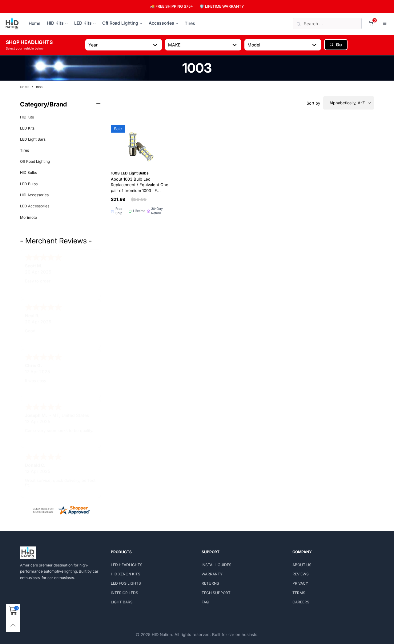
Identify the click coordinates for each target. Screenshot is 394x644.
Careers (300, 602)
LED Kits (83, 23)
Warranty (212, 574)
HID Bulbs (28, 172)
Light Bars (122, 602)
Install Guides (216, 564)
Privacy (300, 583)
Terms (298, 592)
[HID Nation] (12, 23)
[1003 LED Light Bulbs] (140, 144)
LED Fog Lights (126, 583)
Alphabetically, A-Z (347, 102)
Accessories (161, 23)
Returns (210, 583)
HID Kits (55, 23)
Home (34, 23)
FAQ (205, 602)
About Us (302, 564)
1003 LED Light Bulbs (139, 182)
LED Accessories (34, 206)
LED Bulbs (29, 184)
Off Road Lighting (120, 23)
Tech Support (216, 592)
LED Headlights (127, 564)
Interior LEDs (124, 592)
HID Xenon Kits (125, 574)
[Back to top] (13, 625)
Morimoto (28, 217)
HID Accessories (34, 195)
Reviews (300, 574)
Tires (190, 23)
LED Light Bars (33, 139)
